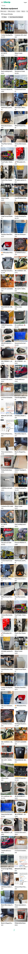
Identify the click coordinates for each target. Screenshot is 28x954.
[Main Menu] (2, 2)
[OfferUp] (6, 2)
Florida (3, 5)
